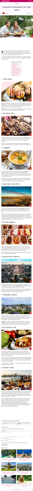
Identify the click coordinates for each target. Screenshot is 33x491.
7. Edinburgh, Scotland (15, 72)
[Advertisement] (16, 43)
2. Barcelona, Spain (15, 65)
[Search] (29, 1)
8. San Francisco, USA (15, 73)
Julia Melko (6, 13)
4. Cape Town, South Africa (16, 68)
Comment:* (3, 430)
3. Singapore (13, 66)
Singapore (22, 180)
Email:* (2, 440)
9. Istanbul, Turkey (14, 75)
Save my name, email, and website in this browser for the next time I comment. (15, 442)
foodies (8, 104)
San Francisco (4, 351)
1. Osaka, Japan (14, 63)
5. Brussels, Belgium (15, 69)
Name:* (2, 438)
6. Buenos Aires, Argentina (16, 70)
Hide (20, 62)
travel (16, 3)
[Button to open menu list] (31, 1)
